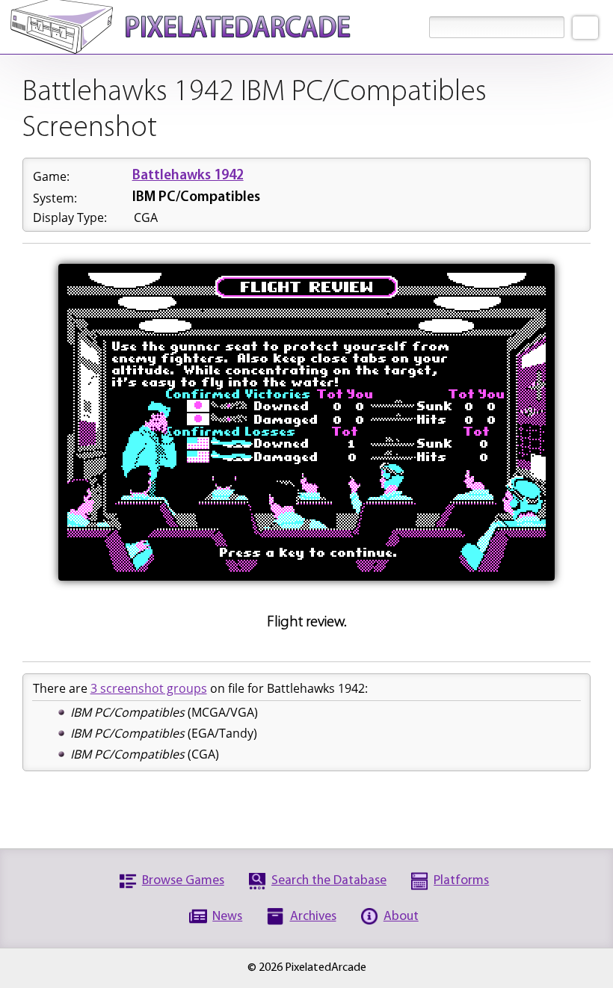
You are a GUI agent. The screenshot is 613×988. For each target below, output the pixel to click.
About (401, 916)
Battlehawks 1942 (188, 176)
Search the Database (328, 880)
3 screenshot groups (148, 688)
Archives (313, 916)
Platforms (461, 880)
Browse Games (183, 880)
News (227, 916)
